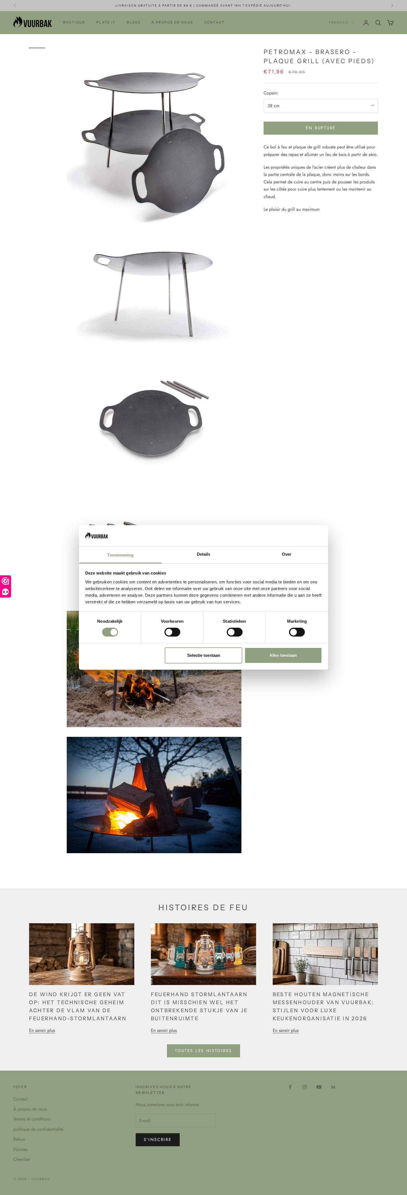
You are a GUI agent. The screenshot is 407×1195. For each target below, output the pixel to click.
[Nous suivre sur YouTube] (319, 1087)
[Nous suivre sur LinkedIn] (333, 1087)
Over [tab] (286, 554)
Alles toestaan (283, 655)
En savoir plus (42, 1030)
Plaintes (20, 1149)
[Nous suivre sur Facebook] (290, 1087)
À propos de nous (172, 22)
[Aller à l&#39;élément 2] (37, 53)
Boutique (74, 22)
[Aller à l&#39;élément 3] (37, 59)
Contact (214, 22)
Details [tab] (203, 554)
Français (339, 23)
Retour (19, 1139)
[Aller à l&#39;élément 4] (37, 64)
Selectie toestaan (203, 655)
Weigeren (124, 655)
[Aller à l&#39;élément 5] (37, 70)
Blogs (134, 22)
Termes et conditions (32, 1119)
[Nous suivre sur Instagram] (304, 1087)
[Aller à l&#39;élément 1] (37, 47)
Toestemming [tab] (120, 555)
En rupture (321, 128)
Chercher (21, 1159)
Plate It (105, 22)
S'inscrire (158, 1140)
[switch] (172, 632)
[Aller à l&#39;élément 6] (37, 75)
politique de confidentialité (38, 1129)
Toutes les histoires (203, 1051)
